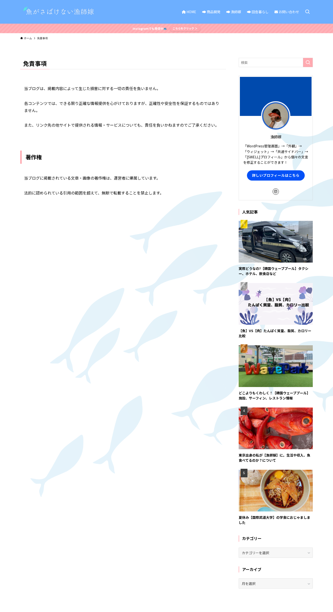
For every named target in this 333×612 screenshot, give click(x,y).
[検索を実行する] (308, 62)
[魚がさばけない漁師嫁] (59, 12)
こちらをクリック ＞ (185, 28)
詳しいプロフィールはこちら (276, 175)
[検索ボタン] (307, 12)
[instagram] (276, 191)
